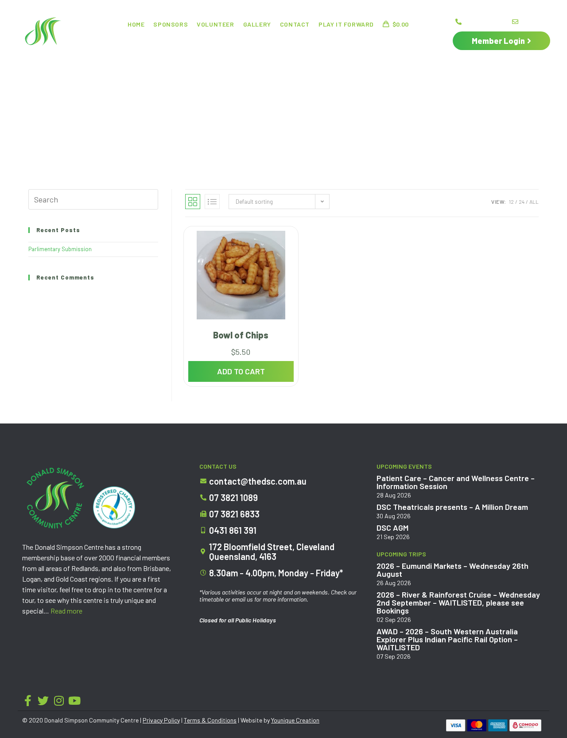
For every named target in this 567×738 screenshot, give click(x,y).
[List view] (212, 201)
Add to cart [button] (241, 371)
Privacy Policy (161, 720)
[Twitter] (43, 700)
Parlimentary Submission (60, 248)
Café (237, 42)
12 (511, 201)
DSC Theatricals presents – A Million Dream (452, 507)
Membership (398, 42)
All (534, 201)
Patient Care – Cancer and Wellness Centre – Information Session (456, 482)
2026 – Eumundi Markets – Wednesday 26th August (452, 570)
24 (521, 201)
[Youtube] (74, 700)
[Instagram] (58, 700)
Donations (276, 42)
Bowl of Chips (240, 335)
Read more (66, 610)
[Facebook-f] (27, 700)
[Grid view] (192, 201)
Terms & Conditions (210, 720)
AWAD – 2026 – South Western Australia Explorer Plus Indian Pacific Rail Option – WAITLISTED (447, 639)
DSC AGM (392, 527)
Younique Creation (295, 720)
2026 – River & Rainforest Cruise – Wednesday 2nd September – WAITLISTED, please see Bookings (458, 602)
